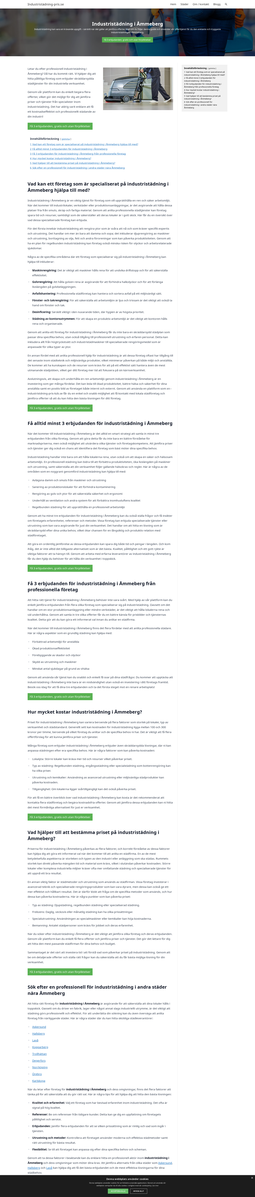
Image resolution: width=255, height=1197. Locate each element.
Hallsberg (38, 1033)
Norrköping (40, 1067)
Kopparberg (40, 1047)
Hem (173, 4)
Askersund (39, 1027)
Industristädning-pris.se (46, 4)
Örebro (37, 1074)
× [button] (252, 1178)
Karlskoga (38, 1081)
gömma (66, 138)
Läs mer (155, 1185)
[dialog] (127, 1186)
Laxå (35, 1040)
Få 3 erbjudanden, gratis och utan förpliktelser (127, 39)
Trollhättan (39, 1054)
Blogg (216, 4)
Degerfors (39, 1060)
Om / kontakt (201, 4)
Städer (184, 4)
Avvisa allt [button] (138, 1191)
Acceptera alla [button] (118, 1191)
